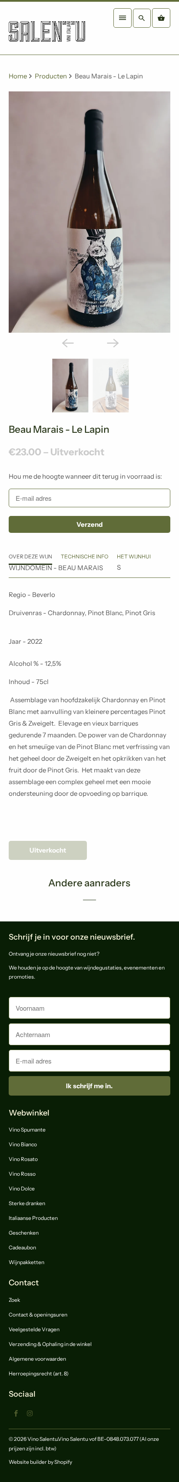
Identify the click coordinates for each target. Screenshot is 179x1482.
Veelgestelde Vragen (34, 1329)
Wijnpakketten (26, 1262)
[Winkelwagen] (161, 18)
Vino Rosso (22, 1174)
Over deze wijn (30, 556)
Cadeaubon (22, 1247)
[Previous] (66, 342)
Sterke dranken (27, 1203)
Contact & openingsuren (38, 1314)
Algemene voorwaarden (37, 1359)
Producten (51, 76)
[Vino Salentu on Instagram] (29, 1413)
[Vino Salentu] (47, 28)
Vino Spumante (27, 1129)
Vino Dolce (22, 1188)
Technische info (84, 556)
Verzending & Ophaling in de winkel (50, 1344)
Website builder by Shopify (40, 1462)
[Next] (112, 342)
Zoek (14, 1300)
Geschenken (24, 1232)
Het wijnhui (134, 556)
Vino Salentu (42, 1439)
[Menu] (122, 18)
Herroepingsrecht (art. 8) (39, 1373)
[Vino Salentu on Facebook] (16, 1413)
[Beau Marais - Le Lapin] (89, 212)
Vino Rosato (23, 1159)
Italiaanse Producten (33, 1218)
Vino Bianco (23, 1144)
